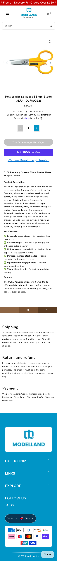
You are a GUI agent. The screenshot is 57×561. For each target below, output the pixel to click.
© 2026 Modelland (27, 556)
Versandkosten (36, 111)
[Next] (49, 63)
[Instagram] (12, 506)
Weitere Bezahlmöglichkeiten (28, 160)
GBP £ (28, 518)
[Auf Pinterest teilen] (47, 310)
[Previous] (7, 63)
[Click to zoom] (49, 41)
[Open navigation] (7, 13)
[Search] (51, 26)
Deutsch (10, 518)
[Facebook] (7, 506)
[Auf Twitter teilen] (28, 310)
